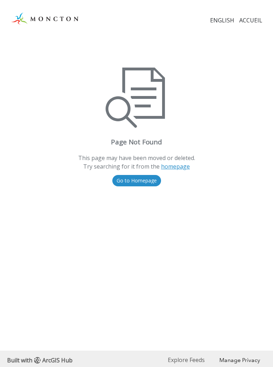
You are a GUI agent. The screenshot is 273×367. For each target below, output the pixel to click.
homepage (175, 166)
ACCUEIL (250, 20)
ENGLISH (222, 20)
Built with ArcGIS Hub (40, 360)
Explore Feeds (186, 360)
